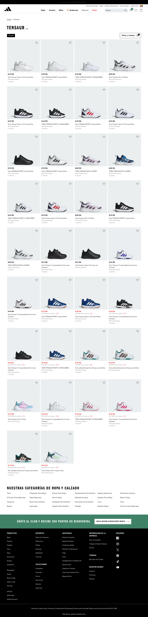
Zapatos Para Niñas (105, 498)
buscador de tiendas (92, 6)
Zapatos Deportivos (105, 493)
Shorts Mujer (57, 498)
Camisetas (33, 506)
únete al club (134, 6)
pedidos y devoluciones (111, 6)
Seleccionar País (94, 608)
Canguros (10, 502)
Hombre (52, 10)
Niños (61, 10)
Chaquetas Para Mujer (38, 493)
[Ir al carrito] (141, 10)
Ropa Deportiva (35, 498)
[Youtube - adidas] (128, 568)
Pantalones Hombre (127, 493)
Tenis (9, 493)
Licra (99, 502)
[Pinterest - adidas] (128, 556)
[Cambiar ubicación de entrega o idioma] (141, 6)
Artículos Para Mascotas (16, 498)
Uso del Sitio (105, 608)
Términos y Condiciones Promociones (60, 608)
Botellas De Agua (81, 498)
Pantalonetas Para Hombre (85, 493)
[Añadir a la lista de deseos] (36, 43)
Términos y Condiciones (39, 608)
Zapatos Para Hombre (60, 506)
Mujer (43, 10)
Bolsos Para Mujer (59, 493)
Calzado (78, 506)
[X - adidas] (128, 550)
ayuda (101, 6)
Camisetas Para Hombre (84, 502)
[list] (63, 35)
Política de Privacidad (81, 608)
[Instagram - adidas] (128, 544)
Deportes (85, 10)
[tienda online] (7, 9)
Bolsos (9, 506)
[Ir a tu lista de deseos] (135, 10)
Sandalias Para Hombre (61, 502)
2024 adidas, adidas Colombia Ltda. (74, 614)
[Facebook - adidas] (128, 538)
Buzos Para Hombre (37, 502)
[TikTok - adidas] (128, 562)
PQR (115, 608)
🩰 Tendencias (72, 10)
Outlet (94, 10)
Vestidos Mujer (103, 506)
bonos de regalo (124, 6)
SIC (112, 608)
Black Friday (125, 498)
